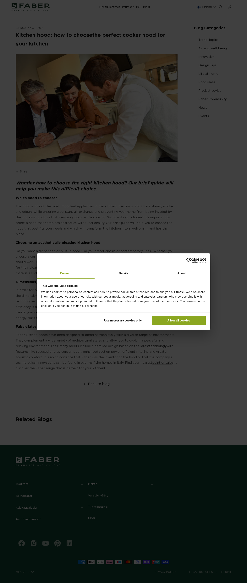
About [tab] (181, 273)
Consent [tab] (65, 273)
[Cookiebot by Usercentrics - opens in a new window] (189, 260)
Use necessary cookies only (123, 320)
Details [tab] (123, 273)
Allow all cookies (178, 320)
